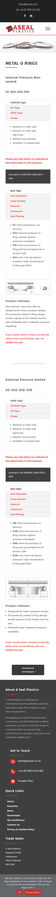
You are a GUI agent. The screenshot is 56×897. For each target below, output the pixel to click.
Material (15, 206)
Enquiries (12, 806)
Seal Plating (17, 216)
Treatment (16, 211)
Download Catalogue (28, 670)
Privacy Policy (33, 892)
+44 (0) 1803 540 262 (30, 770)
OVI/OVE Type (18, 102)
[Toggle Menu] (47, 29)
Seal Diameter (18, 195)
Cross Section (18, 201)
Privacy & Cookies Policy (20, 829)
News (10, 810)
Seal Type (15, 190)
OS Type (15, 107)
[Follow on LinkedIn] (31, 15)
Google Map (25, 780)
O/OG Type (16, 112)
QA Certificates (15, 820)
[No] (52, 885)
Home (10, 801)
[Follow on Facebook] (24, 15)
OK (19, 892)
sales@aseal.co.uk (28, 4)
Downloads (13, 815)
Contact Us (13, 824)
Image (14, 118)
